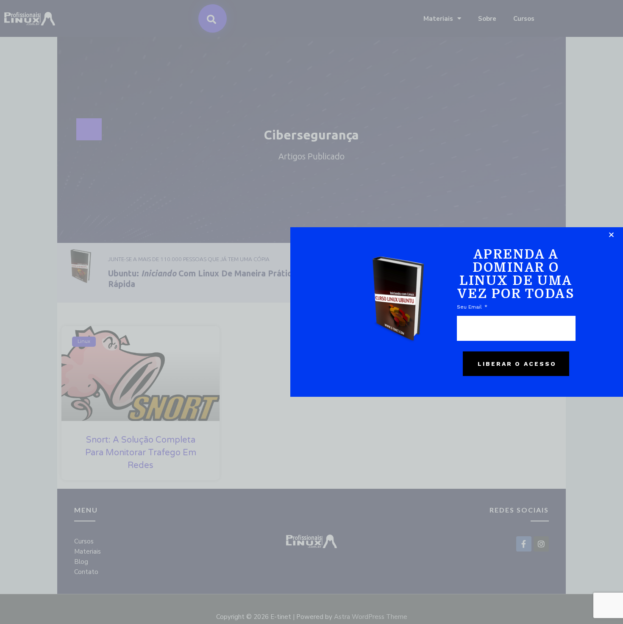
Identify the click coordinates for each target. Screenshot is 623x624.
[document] (311, 312)
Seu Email (470, 307)
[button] (611, 234)
